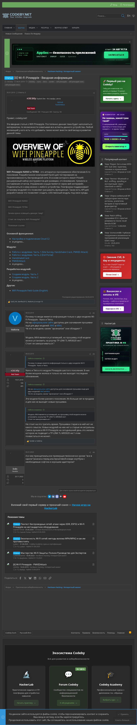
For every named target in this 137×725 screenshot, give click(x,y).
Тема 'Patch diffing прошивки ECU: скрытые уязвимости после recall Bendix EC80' (116, 219)
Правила (86, 633)
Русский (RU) (25, 633)
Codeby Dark (10, 633)
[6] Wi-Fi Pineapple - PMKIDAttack (30, 564)
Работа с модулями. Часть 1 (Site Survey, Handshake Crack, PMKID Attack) (50, 252)
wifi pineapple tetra (12, 85)
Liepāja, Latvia (55, 98)
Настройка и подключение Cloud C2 (31, 238)
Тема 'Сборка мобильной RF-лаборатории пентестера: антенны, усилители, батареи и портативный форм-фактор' (118, 200)
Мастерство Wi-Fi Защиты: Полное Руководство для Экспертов (53, 553)
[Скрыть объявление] (129, 42)
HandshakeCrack (20, 258)
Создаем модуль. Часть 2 (25, 277)
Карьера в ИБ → (113, 308)
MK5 (52, 325)
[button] (14, 28)
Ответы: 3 (22, 92)
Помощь (111, 633)
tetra (45, 82)
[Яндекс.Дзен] (60, 496)
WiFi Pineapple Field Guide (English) (30, 290)
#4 (94, 452)
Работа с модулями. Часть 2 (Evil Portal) (32, 254)
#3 (94, 354)
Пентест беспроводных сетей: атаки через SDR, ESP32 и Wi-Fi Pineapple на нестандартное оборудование (48, 526)
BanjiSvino (23, 558)
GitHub (60, 102)
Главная (121, 633)
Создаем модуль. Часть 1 (25, 274)
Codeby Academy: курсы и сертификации (45, 544)
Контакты (75, 633)
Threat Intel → (112, 274)
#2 (94, 313)
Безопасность (98, 633)
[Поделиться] (94, 93)
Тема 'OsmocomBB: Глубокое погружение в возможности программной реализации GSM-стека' (117, 236)
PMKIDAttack (18, 261)
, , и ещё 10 (27, 302)
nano (39, 82)
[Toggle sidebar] (131, 33)
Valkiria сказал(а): (35, 358)
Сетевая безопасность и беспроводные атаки (53, 530)
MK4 (59, 325)
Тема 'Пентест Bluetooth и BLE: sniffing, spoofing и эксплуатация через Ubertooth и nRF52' (116, 182)
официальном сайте (43, 322)
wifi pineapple (61, 82)
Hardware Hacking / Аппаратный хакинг (51, 555)
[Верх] (127, 633)
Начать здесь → (113, 98)
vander (51, 82)
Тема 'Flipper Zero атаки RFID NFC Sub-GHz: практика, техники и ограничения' (118, 167)
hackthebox (60, 104)
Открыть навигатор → (115, 146)
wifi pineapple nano (76, 82)
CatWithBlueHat (19, 555)
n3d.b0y (10, 81)
